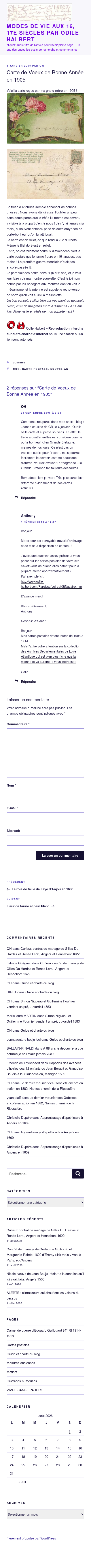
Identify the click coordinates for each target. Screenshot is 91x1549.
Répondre (28, 497)
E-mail (13, 807)
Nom (11, 785)
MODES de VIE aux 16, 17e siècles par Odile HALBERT (43, 32)
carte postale (35, 368)
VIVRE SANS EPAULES (24, 1390)
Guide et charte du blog (37, 983)
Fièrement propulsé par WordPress (31, 1538)
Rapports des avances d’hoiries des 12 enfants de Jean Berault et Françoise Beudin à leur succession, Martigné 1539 (45, 1068)
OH (42, 65)
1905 (16, 368)
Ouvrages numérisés (22, 1380)
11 (23, 1448)
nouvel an (59, 368)
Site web (13, 830)
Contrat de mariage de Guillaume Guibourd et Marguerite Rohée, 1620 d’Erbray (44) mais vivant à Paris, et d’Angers (44, 1254)
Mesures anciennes (21, 1362)
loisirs (19, 362)
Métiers (12, 1371)
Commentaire (18, 724)
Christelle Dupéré (19, 1146)
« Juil (22, 1481)
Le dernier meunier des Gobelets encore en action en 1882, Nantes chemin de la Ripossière (42, 1103)
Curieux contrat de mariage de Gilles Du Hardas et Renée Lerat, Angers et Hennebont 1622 (45, 968)
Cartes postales (18, 1344)
